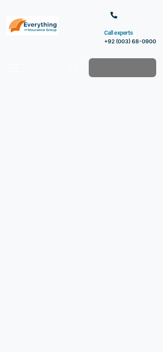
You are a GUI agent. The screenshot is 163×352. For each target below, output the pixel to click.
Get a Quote (122, 68)
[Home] (32, 26)
